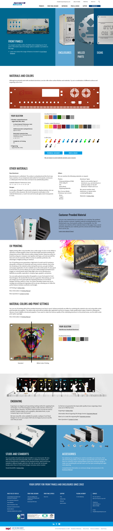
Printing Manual (25, 291)
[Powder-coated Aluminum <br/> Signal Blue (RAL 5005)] (68, 127)
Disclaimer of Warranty (76, 528)
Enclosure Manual (67, 470)
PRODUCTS (41, 6)
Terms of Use (86, 528)
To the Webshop (80, 496)
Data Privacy (104, 528)
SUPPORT (85, 6)
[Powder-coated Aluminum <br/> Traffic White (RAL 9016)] (51, 131)
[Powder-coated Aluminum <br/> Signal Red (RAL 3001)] (59, 127)
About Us (93, 1)
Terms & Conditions (94, 528)
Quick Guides (63, 503)
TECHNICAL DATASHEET (53, 153)
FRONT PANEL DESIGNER (52, 6)
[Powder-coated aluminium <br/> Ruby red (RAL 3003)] (64, 127)
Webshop (85, 1)
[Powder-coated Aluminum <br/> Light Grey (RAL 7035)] (98, 127)
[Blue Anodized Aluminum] (55, 117)
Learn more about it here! (66, 231)
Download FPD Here (32, 501)
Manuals (62, 501)
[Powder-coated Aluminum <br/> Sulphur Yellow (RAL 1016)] (46, 127)
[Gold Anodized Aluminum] (46, 117)
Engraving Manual (92, 413)
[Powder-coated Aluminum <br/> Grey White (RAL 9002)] (46, 131)
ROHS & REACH (73, 153)
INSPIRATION (64, 6)
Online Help (90, 196)
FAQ (61, 496)
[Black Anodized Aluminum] (68, 117)
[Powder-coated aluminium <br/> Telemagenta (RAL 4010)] (55, 127)
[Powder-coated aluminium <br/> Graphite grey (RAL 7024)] (89, 127)
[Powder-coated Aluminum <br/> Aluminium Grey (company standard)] (94, 127)
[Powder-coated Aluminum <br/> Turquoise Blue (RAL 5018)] (72, 127)
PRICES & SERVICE (75, 6)
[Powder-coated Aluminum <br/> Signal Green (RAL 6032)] (76, 127)
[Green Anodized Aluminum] (59, 117)
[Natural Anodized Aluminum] (72, 117)
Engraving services (85, 416)
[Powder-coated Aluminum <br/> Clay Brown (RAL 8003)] (81, 127)
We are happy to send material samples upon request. (60, 158)
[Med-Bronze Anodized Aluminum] (64, 117)
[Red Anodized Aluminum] (51, 117)
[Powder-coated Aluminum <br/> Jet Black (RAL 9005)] (85, 127)
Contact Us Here (24, 294)
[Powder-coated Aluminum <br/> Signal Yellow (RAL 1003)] (51, 127)
